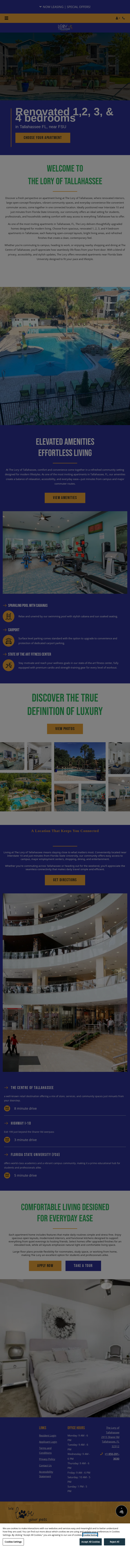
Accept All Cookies (90, 1541)
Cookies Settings (13, 1541)
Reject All (114, 1541)
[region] (65, 1536)
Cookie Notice (90, 1534)
